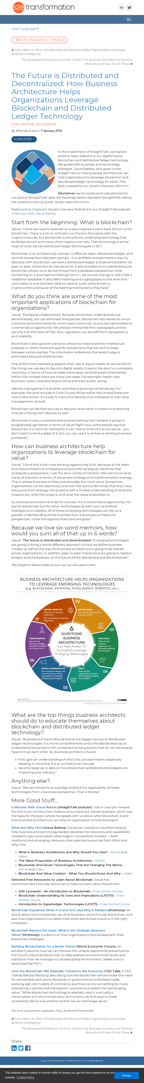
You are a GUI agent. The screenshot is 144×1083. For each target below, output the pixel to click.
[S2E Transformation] (7, 19)
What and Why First (26, 827)
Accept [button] (126, 1075)
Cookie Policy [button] (25, 1077)
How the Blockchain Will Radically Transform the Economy (57, 971)
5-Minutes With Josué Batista (33, 213)
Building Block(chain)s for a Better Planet (43, 946)
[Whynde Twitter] (129, 7)
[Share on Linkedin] (14, 1048)
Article (115, 852)
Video (22, 856)
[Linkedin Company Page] (122, 7)
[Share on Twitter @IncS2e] (21, 1048)
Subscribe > (24, 139)
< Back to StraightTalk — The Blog (39, 40)
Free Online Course (108, 891)
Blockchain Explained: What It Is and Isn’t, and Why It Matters (59, 910)
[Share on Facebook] (27, 1048)
